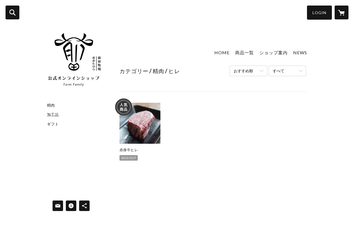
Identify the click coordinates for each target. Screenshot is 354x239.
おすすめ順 (243, 70)
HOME (222, 52)
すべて (278, 70)
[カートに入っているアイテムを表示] (341, 12)
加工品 (53, 115)
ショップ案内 (273, 52)
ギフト (53, 124)
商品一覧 (244, 52)
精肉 (51, 105)
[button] (319, 13)
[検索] (12, 12)
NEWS (300, 52)
